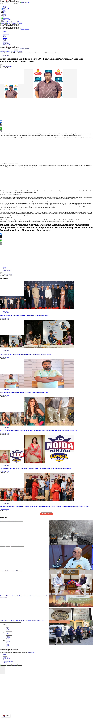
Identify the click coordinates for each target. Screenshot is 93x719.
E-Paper (5, 662)
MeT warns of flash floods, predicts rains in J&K (11, 521)
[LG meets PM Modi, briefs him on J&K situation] (71, 582)
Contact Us (5, 657)
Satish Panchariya (7, 270)
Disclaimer (5, 660)
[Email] (46, 126)
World (4, 11)
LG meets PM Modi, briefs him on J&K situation (11, 570)
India (4, 10)
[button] (2, 670)
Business (5, 12)
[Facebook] (46, 121)
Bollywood (5, 311)
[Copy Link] (46, 131)
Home (1, 52)
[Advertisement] (25, 110)
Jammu (4, 7)
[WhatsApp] (46, 128)
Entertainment (6, 18)
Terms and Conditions (8, 661)
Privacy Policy (6, 658)
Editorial (8, 636)
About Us (5, 656)
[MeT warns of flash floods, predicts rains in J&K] (71, 532)
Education (5, 16)
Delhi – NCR (6, 8)
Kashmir (5, 6)
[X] (46, 124)
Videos (7, 645)
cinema (4, 267)
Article (7, 633)
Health (4, 14)
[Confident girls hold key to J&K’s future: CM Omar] (71, 557)
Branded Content (7, 19)
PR (6, 642)
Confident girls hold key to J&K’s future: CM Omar (12, 546)
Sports (4, 15)
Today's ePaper (47, 513)
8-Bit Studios (31, 652)
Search (15, 3)
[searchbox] (6, 3)
